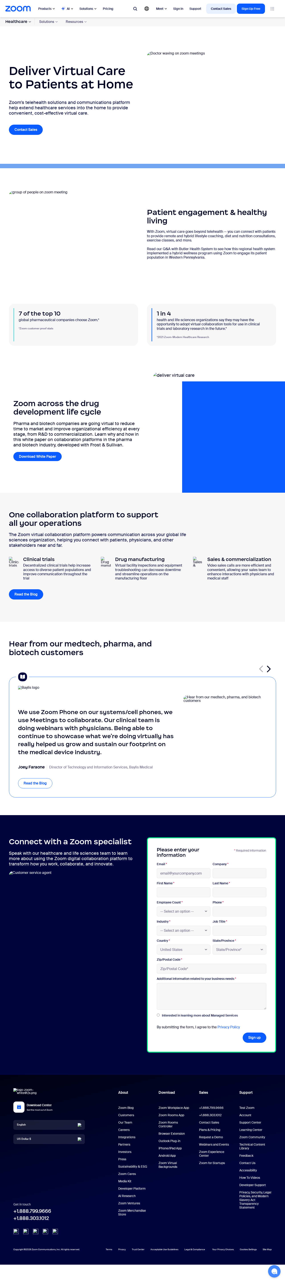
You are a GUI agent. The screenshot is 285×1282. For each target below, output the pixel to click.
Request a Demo (211, 1137)
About (123, 1092)
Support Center (250, 1122)
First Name (165, 883)
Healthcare (16, 21)
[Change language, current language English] (147, 8)
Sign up (254, 1037)
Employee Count (170, 902)
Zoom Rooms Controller (168, 1124)
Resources (74, 21)
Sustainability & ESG (132, 1167)
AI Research (127, 1196)
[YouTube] (35, 1231)
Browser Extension (172, 1134)
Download (167, 1092)
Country (163, 941)
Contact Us (247, 1163)
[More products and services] (272, 8)
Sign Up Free (251, 9)
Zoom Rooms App (171, 1115)
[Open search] (135, 8)
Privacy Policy (229, 1027)
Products (44, 9)
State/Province (224, 941)
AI (68, 9)
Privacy (122, 1249)
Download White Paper (40, 456)
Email (162, 864)
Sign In (178, 9)
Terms (109, 1249)
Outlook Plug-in (169, 1141)
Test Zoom (246, 1108)
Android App (167, 1156)
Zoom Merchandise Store (132, 1212)
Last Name (221, 883)
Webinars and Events (214, 1144)
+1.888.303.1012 (31, 1218)
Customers (126, 1115)
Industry (163, 922)
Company (220, 864)
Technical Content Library (252, 1146)
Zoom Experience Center (211, 1154)
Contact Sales (221, 9)
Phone (218, 902)
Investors (124, 1152)
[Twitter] (25, 1231)
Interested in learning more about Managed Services (200, 1015)
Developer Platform (132, 1189)
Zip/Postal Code (169, 960)
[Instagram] (55, 1231)
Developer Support (252, 1185)
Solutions (86, 9)
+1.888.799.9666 (32, 1211)
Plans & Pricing (209, 1130)
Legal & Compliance (194, 1249)
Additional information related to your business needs (196, 979)
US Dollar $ (24, 1139)
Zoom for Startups (212, 1163)
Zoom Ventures (129, 1203)
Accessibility (248, 1170)
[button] (269, 669)
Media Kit (124, 1181)
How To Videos (249, 1178)
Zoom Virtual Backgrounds (168, 1165)
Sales (203, 1092)
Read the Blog (28, 594)
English (21, 1124)
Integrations (126, 1137)
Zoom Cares (127, 1174)
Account (245, 1115)
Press (122, 1159)
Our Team (125, 1122)
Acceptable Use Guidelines (164, 1249)
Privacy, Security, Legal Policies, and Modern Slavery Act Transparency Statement (255, 1199)
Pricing (108, 9)
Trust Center (138, 1249)
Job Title (220, 922)
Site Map (267, 1249)
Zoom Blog (126, 1108)
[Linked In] (16, 1231)
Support (195, 9)
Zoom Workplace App (174, 1108)
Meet (159, 9)
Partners (124, 1144)
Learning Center (250, 1130)
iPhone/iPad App (170, 1148)
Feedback (246, 1156)
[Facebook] (45, 1231)
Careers (124, 1130)
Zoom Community (252, 1137)
